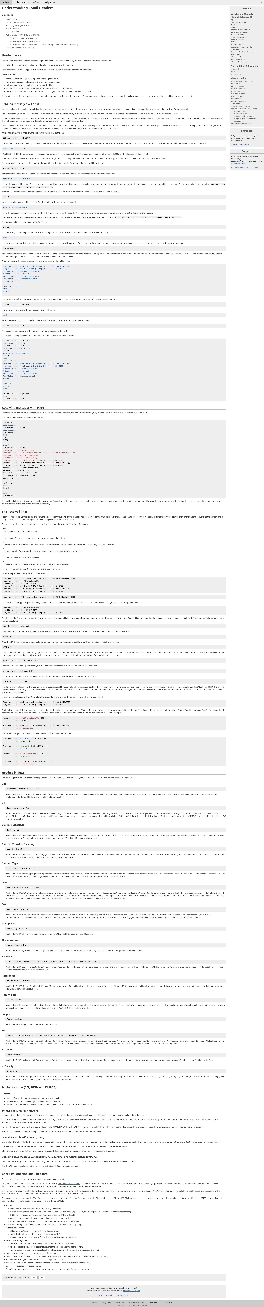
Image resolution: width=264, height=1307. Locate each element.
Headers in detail (13, 32)
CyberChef (235, 27)
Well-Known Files (237, 57)
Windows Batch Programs (240, 59)
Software (36, 2)
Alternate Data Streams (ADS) (241, 17)
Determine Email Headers (69, 1183)
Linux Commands (237, 96)
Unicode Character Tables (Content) (244, 109)
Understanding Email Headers (242, 52)
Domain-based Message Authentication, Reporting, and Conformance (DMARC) (44, 44)
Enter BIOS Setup (237, 34)
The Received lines (14, 28)
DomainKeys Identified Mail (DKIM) (25, 41)
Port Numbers (236, 99)
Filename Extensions (238, 91)
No (41, 1277)
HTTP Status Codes (238, 94)
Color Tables (235, 84)
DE (261, 2)
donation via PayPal (131, 1290)
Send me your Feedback (241, 144)
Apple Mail (235, 19)
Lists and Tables (239, 78)
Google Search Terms (239, 37)
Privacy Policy (106, 1303)
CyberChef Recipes (238, 86)
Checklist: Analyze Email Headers (20, 48)
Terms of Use (119, 1303)
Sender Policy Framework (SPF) (23, 38)
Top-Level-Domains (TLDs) (240, 106)
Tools (16, 2)
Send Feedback (154, 1303)
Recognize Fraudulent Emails (241, 47)
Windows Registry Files (239, 62)
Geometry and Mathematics (244, 116)
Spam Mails (235, 49)
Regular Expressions (238, 101)
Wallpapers (49, 2)
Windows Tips (236, 74)
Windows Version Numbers (241, 123)
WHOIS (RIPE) (236, 54)
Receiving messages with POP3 (19, 25)
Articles (25, 2)
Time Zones (235, 104)
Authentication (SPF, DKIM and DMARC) (23, 35)
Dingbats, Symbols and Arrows (245, 119)
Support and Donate (136, 1303)
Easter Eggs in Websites (239, 32)
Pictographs (238, 121)
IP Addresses (236, 42)
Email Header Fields (238, 89)
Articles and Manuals (242, 13)
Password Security (237, 44)
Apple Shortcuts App (238, 22)
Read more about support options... (114, 1295)
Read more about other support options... (246, 167)
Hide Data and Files (238, 39)
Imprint (94, 1303)
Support (247, 151)
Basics (233, 24)
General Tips (235, 69)
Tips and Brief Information (245, 66)
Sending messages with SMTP (19, 22)
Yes (34, 1277)
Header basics (12, 19)
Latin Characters (240, 111)
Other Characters (240, 113)
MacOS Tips (235, 71)
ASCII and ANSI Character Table (242, 81)
